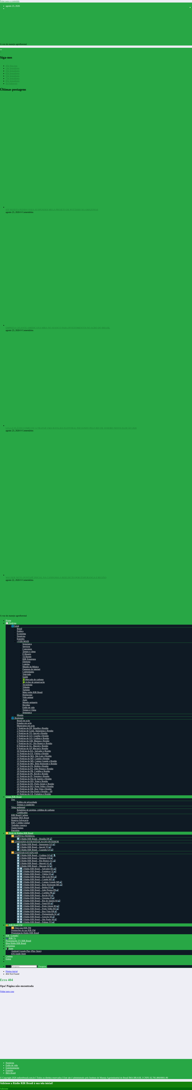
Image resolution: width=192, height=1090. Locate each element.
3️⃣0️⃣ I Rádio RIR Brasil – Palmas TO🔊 (36, 922)
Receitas (26, 705)
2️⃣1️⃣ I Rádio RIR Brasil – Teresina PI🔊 (36, 898)
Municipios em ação (26, 726)
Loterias (26, 664)
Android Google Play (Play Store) (26, 951)
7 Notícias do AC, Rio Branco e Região (34, 743)
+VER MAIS (23, 641)
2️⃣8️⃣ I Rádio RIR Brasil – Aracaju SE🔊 (36, 917)
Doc (13, 799)
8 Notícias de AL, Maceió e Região (32, 746)
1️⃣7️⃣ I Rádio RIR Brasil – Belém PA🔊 (35, 887)
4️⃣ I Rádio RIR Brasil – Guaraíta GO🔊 (35, 850)
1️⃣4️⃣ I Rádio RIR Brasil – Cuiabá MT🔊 (36, 879)
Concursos (27, 649)
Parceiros (15, 830)
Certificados (22, 812)
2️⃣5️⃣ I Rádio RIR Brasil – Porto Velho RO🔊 (38, 909)
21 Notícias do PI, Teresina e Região (33, 776)
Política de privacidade (27, 802)
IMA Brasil (11, 1073)
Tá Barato (26, 656)
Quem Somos (17, 828)
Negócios (21, 636)
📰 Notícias (11, 623)
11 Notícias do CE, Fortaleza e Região (34, 794)
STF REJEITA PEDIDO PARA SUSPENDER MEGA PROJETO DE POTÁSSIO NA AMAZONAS (52, 209)
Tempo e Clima (29, 710)
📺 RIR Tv (11, 938)
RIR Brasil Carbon (19, 815)
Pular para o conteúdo (9, 1)
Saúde (25, 677)
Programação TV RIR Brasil (18, 941)
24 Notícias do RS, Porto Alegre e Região (35, 784)
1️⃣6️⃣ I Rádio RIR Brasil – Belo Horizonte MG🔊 (40, 885)
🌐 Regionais (17, 718)
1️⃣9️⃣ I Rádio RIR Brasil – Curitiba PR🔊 (36, 893)
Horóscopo (27, 695)
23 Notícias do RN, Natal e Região (32, 781)
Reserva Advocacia (19, 820)
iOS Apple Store (18, 953)
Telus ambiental (18, 807)
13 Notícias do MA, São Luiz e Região (34, 756)
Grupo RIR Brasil (14, 797)
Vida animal (27, 697)
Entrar (8, 959)
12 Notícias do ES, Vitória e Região (33, 753)
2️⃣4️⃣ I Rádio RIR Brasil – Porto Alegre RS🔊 (38, 906)
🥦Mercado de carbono (33, 679)
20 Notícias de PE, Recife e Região (32, 774)
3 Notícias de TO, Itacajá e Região (32, 733)
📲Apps (9, 948)
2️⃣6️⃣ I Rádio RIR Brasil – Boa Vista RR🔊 (37, 911)
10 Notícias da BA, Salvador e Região (34, 751)
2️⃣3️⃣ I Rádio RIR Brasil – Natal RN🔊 (35, 903)
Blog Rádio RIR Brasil (16, 943)
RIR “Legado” (12, 935)
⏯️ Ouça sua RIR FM (21, 928)
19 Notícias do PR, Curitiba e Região (33, 771)
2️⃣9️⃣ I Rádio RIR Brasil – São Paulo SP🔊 (37, 919)
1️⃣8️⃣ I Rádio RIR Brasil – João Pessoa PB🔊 (38, 890)
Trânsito (26, 687)
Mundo (20, 715)
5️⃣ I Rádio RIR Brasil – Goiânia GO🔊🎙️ (36, 855)
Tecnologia (27, 684)
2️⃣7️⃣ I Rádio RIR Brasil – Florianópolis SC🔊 (38, 914)
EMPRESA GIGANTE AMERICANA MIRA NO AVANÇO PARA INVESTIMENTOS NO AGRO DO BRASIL (58, 328)
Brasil (19, 628)
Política (20, 631)
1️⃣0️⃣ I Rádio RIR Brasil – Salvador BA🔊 (37, 869)
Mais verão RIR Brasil (32, 692)
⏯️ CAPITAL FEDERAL (23, 836)
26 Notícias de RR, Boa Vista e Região (34, 789)
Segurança (27, 644)
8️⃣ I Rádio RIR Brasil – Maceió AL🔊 (34, 863)
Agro (24, 700)
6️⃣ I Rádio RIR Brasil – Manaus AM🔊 (35, 858)
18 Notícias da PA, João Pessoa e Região (35, 768)
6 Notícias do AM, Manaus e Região (33, 741)
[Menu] (1, 49)
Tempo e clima (29, 651)
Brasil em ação (23, 720)
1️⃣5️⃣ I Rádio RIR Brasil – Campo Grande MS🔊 (39, 882)
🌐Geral (15, 626)
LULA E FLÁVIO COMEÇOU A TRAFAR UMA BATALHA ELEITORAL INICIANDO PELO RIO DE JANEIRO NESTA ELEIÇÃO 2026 (71, 428)
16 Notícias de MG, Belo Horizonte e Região (37, 763)
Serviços (26, 646)
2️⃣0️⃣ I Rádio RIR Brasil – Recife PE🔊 (35, 895)
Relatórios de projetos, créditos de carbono (36, 810)
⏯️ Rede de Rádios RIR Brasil (19, 833)
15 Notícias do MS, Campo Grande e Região (37, 761)
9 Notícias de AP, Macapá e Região (32, 748)
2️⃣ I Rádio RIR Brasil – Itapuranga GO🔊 (36, 844)
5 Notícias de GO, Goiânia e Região (33, 738)
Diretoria (26, 661)
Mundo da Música (30, 667)
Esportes (20, 639)
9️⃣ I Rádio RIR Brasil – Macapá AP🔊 (34, 866)
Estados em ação (24, 723)
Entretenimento (12, 1068)
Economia (21, 634)
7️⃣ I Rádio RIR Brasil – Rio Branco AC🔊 (36, 860)
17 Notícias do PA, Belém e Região (32, 766)
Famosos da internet (31, 669)
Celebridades (28, 672)
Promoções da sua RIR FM (23, 930)
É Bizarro (26, 654)
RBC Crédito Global (20, 823)
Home (8, 620)
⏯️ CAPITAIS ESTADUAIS (24, 852)
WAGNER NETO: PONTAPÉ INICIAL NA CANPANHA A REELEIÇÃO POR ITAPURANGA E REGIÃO (56, 577)
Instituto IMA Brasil (20, 818)
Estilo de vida (28, 707)
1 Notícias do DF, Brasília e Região (32, 728)
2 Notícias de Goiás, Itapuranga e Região (35, 731)
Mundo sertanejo (29, 702)
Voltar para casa (7, 991)
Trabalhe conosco (19, 825)
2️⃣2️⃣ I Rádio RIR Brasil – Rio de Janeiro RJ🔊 (39, 901)
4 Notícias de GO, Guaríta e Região (33, 736)
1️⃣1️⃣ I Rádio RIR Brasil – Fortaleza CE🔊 (37, 871)
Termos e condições (25, 804)
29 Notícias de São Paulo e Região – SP (34, 791)
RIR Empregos (29, 659)
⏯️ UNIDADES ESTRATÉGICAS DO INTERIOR (35, 841)
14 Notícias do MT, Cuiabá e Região (33, 758)
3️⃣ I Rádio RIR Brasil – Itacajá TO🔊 (34, 847)
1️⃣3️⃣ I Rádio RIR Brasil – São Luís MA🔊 (37, 877)
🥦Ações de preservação (33, 682)
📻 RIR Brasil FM (14, 925)
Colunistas (10, 946)
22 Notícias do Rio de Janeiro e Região (34, 779)
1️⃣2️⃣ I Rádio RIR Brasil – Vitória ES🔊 (35, 874)
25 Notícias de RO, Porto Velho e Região (35, 786)
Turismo (26, 690)
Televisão (26, 674)
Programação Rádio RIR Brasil (25, 933)
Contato (9, 956)
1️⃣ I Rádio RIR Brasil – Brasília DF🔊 (34, 839)
